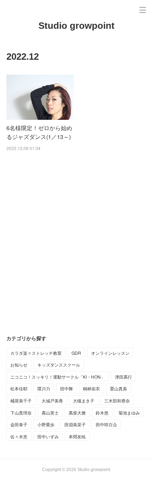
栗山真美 (118, 388)
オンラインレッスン (110, 353)
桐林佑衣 (91, 388)
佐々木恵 (18, 436)
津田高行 (123, 377)
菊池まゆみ (129, 413)
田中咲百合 (106, 424)
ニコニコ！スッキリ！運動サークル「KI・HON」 (57, 377)
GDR (76, 353)
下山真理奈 (21, 413)
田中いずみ (48, 436)
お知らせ (18, 365)
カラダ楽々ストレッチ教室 (36, 353)
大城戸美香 (52, 400)
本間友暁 (77, 436)
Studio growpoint (76, 25)
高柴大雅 (77, 413)
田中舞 (66, 388)
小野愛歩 (45, 424)
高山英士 (50, 413)
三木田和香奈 (117, 400)
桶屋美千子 (21, 400)
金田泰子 (18, 424)
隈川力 (43, 388)
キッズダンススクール (58, 365)
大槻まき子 (83, 400)
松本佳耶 (18, 388)
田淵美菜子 (75, 424)
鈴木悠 (102, 413)
